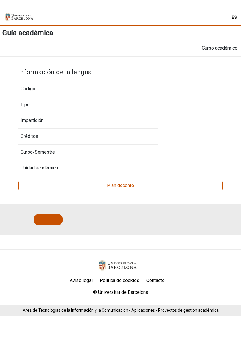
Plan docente (120, 185)
